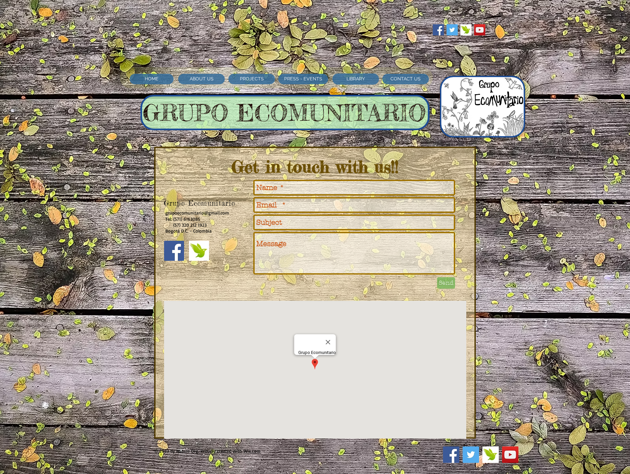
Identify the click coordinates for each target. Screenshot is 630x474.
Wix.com (252, 451)
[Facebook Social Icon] (438, 29)
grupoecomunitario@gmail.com (197, 213)
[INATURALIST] (466, 29)
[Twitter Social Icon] (452, 29)
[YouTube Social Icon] (479, 29)
